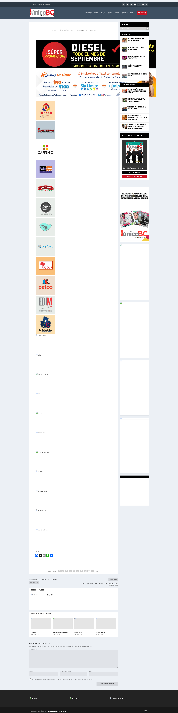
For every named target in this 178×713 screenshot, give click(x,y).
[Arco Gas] (42, 530)
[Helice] (39, 355)
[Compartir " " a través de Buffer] (81, 571)
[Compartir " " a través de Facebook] (59, 571)
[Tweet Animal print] (43, 452)
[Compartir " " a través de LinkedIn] (78, 571)
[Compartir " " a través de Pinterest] (74, 571)
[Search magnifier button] (147, 28)
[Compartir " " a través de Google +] (66, 571)
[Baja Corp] (45, 246)
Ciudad (110, 13)
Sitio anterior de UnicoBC (41, 5)
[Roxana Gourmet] (106, 623)
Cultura (103, 13)
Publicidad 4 (78, 632)
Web (90, 671)
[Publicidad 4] (84, 623)
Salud (96, 13)
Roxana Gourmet (101, 632)
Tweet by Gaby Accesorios (60, 632)
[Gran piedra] (40, 433)
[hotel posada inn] (42, 374)
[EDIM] (45, 305)
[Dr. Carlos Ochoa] (45, 324)
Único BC (63, 30)
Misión (146, 711)
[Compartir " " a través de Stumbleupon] (85, 571)
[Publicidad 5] (41, 623)
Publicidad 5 (34, 632)
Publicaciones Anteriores (134, 176)
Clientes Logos (80, 30)
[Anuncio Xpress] (41, 491)
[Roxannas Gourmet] (45, 266)
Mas (131, 13)
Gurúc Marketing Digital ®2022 (57, 711)
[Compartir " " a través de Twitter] (63, 571)
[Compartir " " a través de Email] (89, 571)
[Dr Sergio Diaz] (45, 207)
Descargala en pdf (134, 172)
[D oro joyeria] (41, 510)
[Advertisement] (136, 491)
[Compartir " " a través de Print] (92, 571)
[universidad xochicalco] (45, 130)
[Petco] (45, 285)
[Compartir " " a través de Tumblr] (70, 571)
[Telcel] (96, 83)
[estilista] (39, 472)
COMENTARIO (33, 649)
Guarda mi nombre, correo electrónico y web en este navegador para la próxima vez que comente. (62, 679)
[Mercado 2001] (45, 188)
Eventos (117, 13)
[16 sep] (39, 413)
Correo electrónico (66, 671)
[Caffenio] (45, 149)
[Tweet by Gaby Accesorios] (63, 623)
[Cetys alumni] (41, 335)
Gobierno (125, 13)
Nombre (32, 671)
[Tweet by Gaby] (45, 227)
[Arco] (96, 54)
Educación (88, 13)
